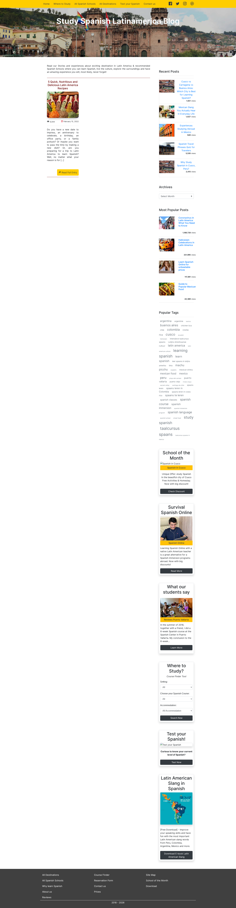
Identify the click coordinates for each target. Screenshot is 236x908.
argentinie (178, 321)
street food (177, 418)
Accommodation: (168, 705)
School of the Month (157, 880)
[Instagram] (185, 4)
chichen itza (186, 326)
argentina (166, 321)
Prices (97, 891)
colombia (173, 329)
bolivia (188, 321)
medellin (173, 370)
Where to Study (62, 3)
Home (47, 3)
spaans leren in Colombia (171, 390)
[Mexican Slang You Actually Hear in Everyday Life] (166, 112)
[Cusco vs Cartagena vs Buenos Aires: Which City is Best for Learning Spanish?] (166, 87)
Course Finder (101, 875)
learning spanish (173, 353)
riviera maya (187, 382)
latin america (176, 345)
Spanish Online (176, 543)
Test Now (176, 762)
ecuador (181, 335)
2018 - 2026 (118, 902)
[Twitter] (177, 4)
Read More (176, 571)
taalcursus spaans (169, 431)
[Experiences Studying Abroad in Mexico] (166, 131)
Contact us (149, 3)
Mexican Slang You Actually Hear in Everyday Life (186, 110)
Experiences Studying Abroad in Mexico (186, 128)
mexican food (168, 373)
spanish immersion (170, 406)
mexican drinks (186, 370)
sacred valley (164, 385)
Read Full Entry (69, 172)
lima (170, 365)
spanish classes (168, 399)
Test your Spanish (130, 3)
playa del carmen (175, 378)
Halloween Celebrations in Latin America (186, 242)
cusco (170, 334)
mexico (183, 373)
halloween (163, 339)
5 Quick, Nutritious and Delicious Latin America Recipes (63, 85)
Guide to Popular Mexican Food (187, 286)
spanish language (180, 412)
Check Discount (176, 491)
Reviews (46, 897)
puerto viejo (175, 382)
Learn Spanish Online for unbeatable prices (186, 266)
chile (162, 330)
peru (163, 377)
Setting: (164, 682)
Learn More (176, 647)
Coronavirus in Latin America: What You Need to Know (187, 221)
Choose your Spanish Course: (174, 693)
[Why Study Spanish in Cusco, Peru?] (166, 167)
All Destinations (107, 3)
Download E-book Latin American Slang (176, 855)
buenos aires (169, 325)
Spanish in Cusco (176, 467)
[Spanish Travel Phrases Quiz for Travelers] (166, 149)
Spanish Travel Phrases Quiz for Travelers (186, 147)
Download (151, 886)
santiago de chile (178, 385)
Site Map (151, 875)
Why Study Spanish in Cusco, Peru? (186, 165)
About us (47, 891)
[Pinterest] (192, 4)
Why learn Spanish (52, 886)
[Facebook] (170, 4)
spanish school (165, 418)
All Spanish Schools (85, 3)
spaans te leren (174, 395)
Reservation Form (103, 880)
